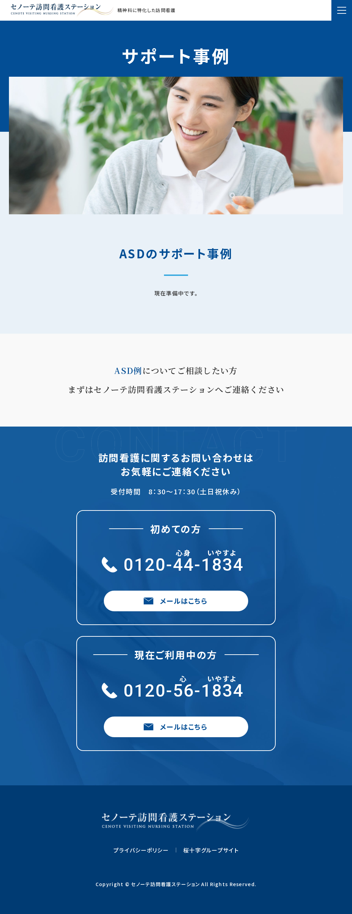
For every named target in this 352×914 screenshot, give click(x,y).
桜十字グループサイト (211, 850)
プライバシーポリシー (141, 850)
